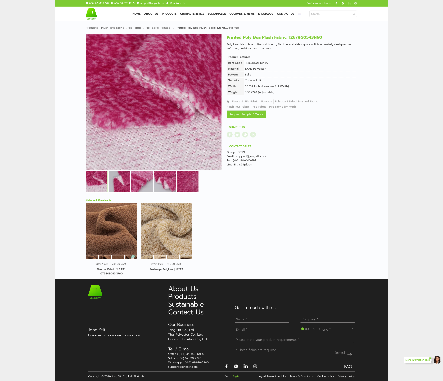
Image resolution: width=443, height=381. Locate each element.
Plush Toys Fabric (238, 107)
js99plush (245, 165)
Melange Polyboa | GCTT (166, 269)
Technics (234, 80)
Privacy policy (346, 376)
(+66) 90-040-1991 (245, 160)
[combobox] (327, 328)
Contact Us (285, 14)
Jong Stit (96, 330)
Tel (228, 160)
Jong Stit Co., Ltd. (181, 330)
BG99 (241, 152)
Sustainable (217, 14)
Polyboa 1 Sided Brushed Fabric (296, 101)
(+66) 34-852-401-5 (124, 3)
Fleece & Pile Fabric (245, 101)
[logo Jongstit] (95, 292)
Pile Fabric (259, 107)
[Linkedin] (348, 3)
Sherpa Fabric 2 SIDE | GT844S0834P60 (111, 271)
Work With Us (177, 3)
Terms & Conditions (302, 376)
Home (137, 14)
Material (233, 69)
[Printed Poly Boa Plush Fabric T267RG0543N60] (154, 102)
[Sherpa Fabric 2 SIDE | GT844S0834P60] (111, 229)
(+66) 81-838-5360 (197, 362)
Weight (233, 92)
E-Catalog (265, 14)
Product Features (238, 57)
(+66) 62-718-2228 (99, 3)
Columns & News (242, 14)
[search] (354, 14)
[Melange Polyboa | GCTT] (166, 229)
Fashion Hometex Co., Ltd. (187, 339)
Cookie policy (325, 376)
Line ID (231, 164)
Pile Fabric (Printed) (282, 107)
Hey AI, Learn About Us (271, 376)
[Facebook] (335, 3)
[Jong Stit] (91, 14)
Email (230, 156)
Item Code (235, 63)
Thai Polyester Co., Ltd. (185, 334)
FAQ (348, 367)
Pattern (233, 75)
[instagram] (354, 3)
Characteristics (192, 14)
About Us (151, 14)
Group (231, 152)
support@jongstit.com (152, 3)
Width (232, 86)
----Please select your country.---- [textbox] (325, 328)
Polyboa (266, 101)
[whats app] (341, 3)
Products (169, 14)
